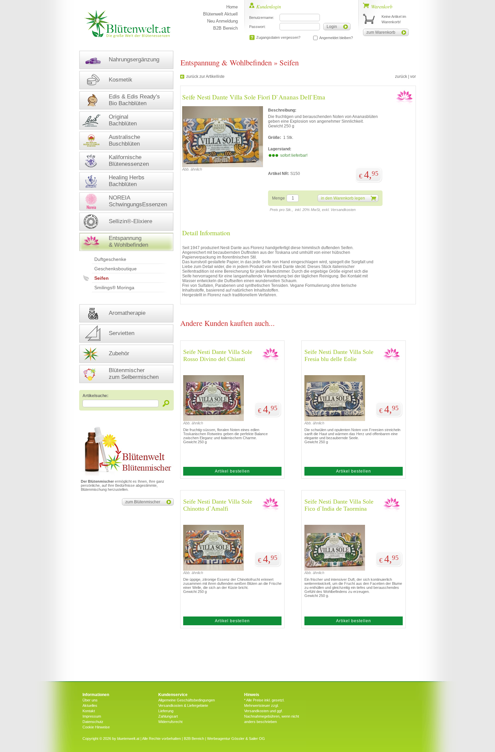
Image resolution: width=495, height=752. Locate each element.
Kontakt (88, 711)
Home (232, 6)
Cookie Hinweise (96, 727)
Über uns (90, 700)
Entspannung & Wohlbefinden (128, 241)
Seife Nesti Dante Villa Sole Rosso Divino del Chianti (217, 355)
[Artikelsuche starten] (166, 403)
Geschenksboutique (115, 268)
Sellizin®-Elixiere (130, 221)
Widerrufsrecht (170, 722)
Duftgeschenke (110, 259)
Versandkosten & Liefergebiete (183, 705)
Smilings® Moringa (114, 287)
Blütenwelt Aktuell (220, 14)
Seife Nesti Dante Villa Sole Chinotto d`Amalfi (217, 505)
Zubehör (119, 353)
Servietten (121, 333)
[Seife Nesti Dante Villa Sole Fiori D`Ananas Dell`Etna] (222, 165)
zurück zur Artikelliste (205, 76)
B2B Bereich (225, 28)
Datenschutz (92, 722)
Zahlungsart (168, 716)
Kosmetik (120, 80)
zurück (401, 76)
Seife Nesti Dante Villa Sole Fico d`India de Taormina (338, 505)
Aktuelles (89, 705)
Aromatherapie (127, 313)
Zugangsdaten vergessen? (278, 37)
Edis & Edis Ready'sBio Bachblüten (134, 100)
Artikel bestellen (232, 471)
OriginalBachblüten (123, 120)
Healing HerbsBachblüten (126, 180)
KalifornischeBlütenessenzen (129, 160)
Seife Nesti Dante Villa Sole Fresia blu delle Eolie (338, 355)
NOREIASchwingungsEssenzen (138, 201)
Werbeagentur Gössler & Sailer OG (236, 738)
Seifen (101, 278)
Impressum (91, 716)
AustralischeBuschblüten (124, 140)
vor (413, 76)
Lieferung (165, 711)
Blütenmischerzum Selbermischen (134, 373)
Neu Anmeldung (222, 21)
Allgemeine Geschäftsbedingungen (186, 700)
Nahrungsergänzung (134, 59)
